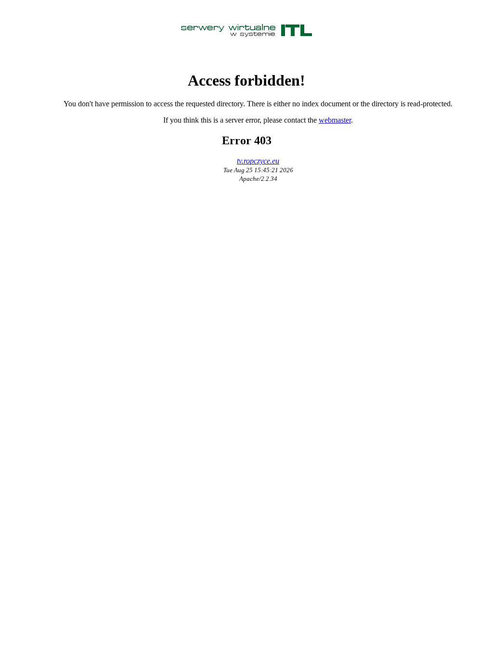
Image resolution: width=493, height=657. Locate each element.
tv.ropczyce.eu (258, 161)
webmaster (335, 120)
